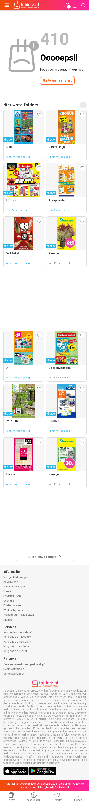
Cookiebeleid (62, 787)
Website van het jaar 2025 (18, 614)
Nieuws (7, 619)
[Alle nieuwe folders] (83, 105)
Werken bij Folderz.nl (16, 610)
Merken (7, 591)
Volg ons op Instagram (17, 641)
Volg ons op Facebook (17, 636)
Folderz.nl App (12, 595)
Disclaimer (65, 783)
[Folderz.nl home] (26, 5)
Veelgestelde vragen (15, 577)
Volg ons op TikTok (15, 651)
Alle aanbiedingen (14, 586)
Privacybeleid (45, 787)
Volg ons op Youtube (16, 646)
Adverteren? (10, 581)
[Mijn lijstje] (75, 5)
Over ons (8, 600)
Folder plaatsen (12, 605)
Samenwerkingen (13, 673)
